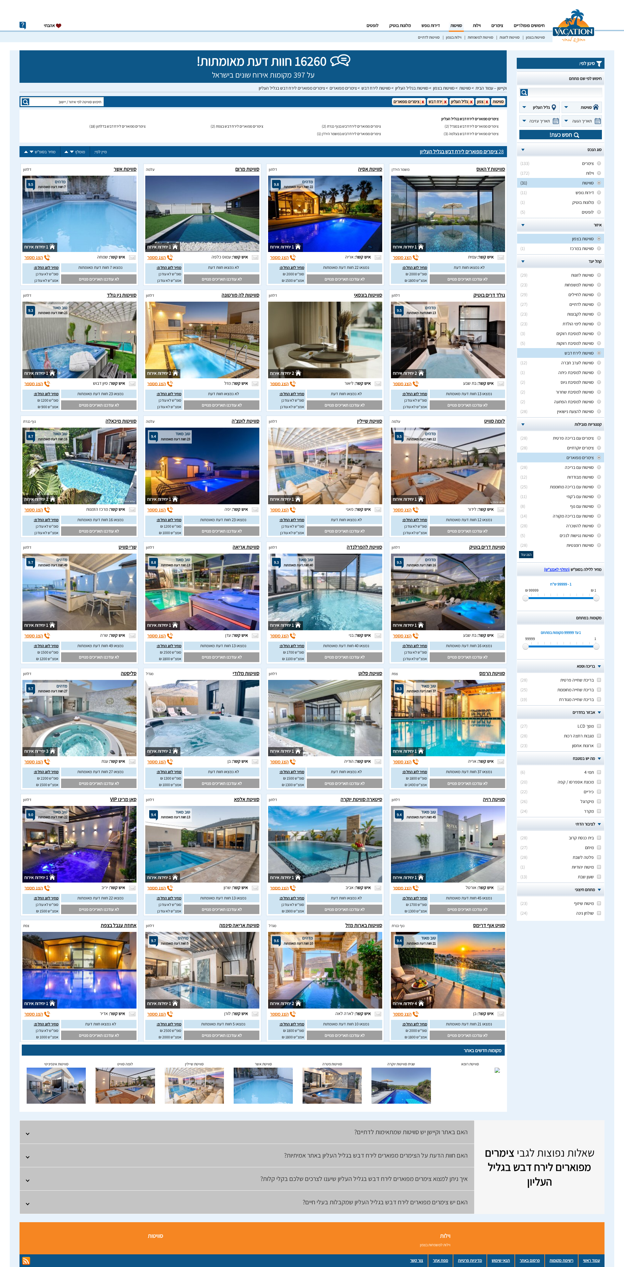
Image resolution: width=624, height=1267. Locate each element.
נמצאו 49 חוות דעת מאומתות (100, 645)
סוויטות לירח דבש (376, 88)
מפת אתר (440, 1260)
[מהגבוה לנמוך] (72, 152)
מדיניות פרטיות (470, 1260)
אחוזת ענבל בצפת (118, 925)
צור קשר (416, 1260)
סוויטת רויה (494, 799)
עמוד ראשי (591, 1260)
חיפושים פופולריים (529, 25)
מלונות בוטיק (400, 25)
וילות (477, 25)
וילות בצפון (454, 37)
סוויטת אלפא (246, 799)
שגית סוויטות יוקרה (401, 1063)
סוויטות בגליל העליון (411, 88)
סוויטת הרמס (492, 673)
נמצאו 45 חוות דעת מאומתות (469, 898)
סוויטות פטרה (332, 1063)
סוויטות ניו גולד (121, 295)
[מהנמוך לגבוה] (66, 152)
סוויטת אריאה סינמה (239, 925)
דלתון (273, 169)
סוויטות (456, 25)
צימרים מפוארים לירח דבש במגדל (474, 126)
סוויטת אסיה (370, 169)
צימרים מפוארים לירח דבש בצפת (239, 126)
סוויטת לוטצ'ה (245, 421)
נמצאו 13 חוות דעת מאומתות (469, 393)
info (23, 26)
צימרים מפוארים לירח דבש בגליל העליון (292, 88)
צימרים (497, 25)
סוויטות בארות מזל (363, 925)
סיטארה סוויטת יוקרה (361, 799)
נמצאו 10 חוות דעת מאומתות (346, 1024)
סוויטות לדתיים (429, 37)
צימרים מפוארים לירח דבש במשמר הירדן (351, 133)
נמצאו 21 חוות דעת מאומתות (469, 1024)
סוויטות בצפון (535, 37)
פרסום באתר (530, 1260)
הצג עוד (526, 554)
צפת (395, 673)
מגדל (149, 673)
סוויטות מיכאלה (121, 421)
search (524, 92)
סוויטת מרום (247, 169)
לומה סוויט (494, 421)
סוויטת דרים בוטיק (487, 547)
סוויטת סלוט (370, 673)
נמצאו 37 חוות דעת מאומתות (469, 771)
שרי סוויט (127, 547)
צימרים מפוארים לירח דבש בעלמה (474, 133)
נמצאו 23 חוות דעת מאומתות (100, 393)
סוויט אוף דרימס (489, 925)
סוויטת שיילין (369, 421)
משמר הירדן (401, 169)
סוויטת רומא (470, 1063)
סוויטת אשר (125, 169)
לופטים (373, 25)
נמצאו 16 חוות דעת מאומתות (100, 519)
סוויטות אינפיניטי (56, 1063)
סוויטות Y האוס (490, 169)
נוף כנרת (29, 421)
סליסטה (128, 673)
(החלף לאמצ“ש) (557, 569)
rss (26, 1261)
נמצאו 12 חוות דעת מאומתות (469, 519)
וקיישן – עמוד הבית (491, 88)
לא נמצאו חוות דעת (469, 267)
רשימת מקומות (561, 1260)
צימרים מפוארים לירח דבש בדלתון (121, 126)
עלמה (150, 169)
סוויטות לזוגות (510, 37)
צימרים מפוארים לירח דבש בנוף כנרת (354, 126)
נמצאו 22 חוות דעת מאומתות (346, 267)
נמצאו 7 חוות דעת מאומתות (100, 267)
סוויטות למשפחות (480, 37)
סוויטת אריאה (246, 547)
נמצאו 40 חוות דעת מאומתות (346, 645)
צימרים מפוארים (343, 88)
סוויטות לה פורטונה (240, 295)
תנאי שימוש (501, 1260)
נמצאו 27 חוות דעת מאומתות (100, 771)
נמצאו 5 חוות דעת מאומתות (223, 1024)
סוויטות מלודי (246, 673)
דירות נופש (431, 25)
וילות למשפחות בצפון (435, 1244)
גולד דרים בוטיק (489, 295)
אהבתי (50, 25)
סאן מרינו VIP (123, 799)
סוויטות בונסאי (368, 295)
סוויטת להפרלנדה (364, 547)
